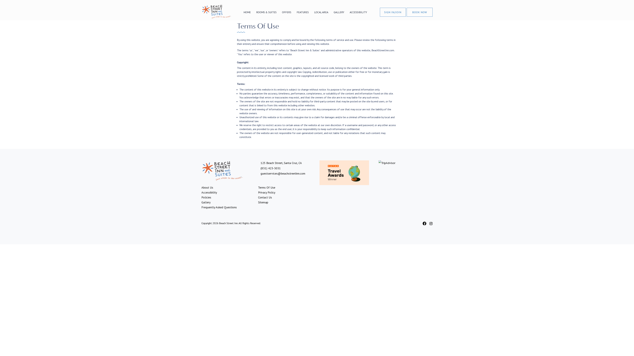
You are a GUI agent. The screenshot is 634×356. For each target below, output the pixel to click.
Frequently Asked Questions (219, 207)
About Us (207, 187)
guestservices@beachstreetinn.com (283, 173)
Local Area (321, 12)
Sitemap (263, 202)
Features (303, 12)
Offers (286, 12)
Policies (206, 197)
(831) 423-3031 (271, 168)
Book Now (419, 12)
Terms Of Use (266, 187)
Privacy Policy (266, 192)
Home (247, 12)
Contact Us (265, 197)
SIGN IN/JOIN (392, 12)
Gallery (339, 12)
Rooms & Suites (266, 12)
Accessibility (358, 12)
